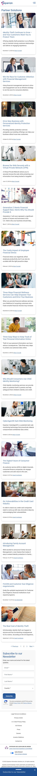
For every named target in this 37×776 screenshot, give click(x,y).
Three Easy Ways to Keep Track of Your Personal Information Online (17, 338)
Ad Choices (18, 725)
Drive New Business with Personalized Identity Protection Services (16, 123)
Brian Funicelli (18, 50)
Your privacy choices (21, 754)
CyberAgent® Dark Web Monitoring (17, 421)
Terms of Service (27, 703)
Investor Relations (18, 737)
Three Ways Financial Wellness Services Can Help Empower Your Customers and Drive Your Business (18, 294)
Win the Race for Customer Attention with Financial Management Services (18, 79)
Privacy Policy (17, 703)
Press (18, 729)
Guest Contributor (17, 475)
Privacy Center (18, 718)
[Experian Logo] (7, 3)
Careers (18, 733)
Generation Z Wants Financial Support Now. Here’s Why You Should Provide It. (18, 209)
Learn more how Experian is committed (20, 748)
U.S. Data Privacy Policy (19, 721)
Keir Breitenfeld (18, 600)
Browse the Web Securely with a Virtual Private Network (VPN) (16, 166)
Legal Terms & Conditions (18, 714)
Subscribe (9, 696)
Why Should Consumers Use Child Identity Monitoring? (17, 380)
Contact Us (18, 741)
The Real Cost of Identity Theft (16, 626)
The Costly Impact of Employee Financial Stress (16, 251)
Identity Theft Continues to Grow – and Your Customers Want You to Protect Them (17, 34)
